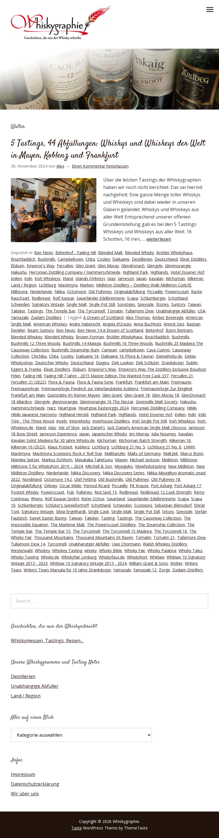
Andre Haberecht (84, 324)
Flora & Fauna (61, 382)
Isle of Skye (69, 427)
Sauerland (116, 498)
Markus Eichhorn (57, 459)
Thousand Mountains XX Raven (104, 537)
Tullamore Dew (139, 311)
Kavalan (156, 278)
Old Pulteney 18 (165, 479)
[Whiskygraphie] (61, 38)
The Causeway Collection (158, 518)
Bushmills (46, 259)
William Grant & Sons (148, 563)
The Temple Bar (60, 311)
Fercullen (65, 265)
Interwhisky (79, 421)
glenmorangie (65, 401)
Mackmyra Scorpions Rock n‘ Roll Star (67, 453)
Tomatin (115, 311)
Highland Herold (73, 414)
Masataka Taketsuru (94, 459)
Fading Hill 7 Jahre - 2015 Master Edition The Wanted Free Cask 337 (106, 375)
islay (52, 427)
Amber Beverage (167, 317)
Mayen (121, 459)
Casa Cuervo (158, 350)
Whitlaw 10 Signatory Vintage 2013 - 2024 (88, 563)
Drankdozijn (172, 362)
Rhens (36, 498)
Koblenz (82, 447)
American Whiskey (50, 324)
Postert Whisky (24, 492)
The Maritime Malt (67, 524)
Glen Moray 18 (165, 395)
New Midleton (181, 466)
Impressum (23, 774)
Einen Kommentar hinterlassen (100, 166)
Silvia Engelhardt (71, 511)
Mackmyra (68, 285)
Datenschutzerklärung (35, 784)
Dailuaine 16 (87, 356)
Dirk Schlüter (147, 362)
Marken (87, 285)
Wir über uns (25, 793)
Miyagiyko (123, 466)
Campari (109, 350)
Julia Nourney (163, 433)
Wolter (176, 563)
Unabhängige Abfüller (175, 311)
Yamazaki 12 (145, 570)
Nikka (59, 291)
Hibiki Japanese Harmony (34, 414)
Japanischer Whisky (109, 433)
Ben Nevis (43, 252)
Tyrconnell (56, 544)
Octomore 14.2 (58, 479)
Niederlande (41, 291)
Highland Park (135, 272)
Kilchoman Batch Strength (143, 440)
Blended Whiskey (26, 336)
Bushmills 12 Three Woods (35, 343)
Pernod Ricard (97, 485)
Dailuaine (120, 259)
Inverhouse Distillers (111, 421)
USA (201, 311)
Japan (141, 278)
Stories (162, 304)
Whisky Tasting (24, 557)
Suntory (178, 304)
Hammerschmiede (28, 408)
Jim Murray (139, 433)
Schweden (20, 304)
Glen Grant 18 (137, 395)
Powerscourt (177, 291)
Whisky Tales (190, 550)
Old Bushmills (110, 479)
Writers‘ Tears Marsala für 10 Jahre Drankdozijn (67, 570)
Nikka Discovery (85, 472)
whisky (90, 550)
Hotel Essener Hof (187, 272)
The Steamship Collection (161, 524)
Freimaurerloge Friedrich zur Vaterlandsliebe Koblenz (89, 388)
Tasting (108, 518)
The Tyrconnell (91, 311)
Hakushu (19, 272)
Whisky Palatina (161, 550)
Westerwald (22, 550)
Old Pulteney (100, 291)
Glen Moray (108, 265)
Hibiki (191, 408)
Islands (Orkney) (90, 278)
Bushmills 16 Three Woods (128, 343)
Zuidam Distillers (46, 317)
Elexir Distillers (193, 259)
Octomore (76, 291)
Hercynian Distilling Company (157, 408)
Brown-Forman (90, 336)
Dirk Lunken (122, 362)
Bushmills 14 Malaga (82, 343)
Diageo (102, 362)
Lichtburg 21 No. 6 (164, 447)
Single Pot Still (102, 304)
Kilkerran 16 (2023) (28, 447)
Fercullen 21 (182, 375)
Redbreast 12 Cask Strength (166, 492)
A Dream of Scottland (103, 317)
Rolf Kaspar (63, 298)
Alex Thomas (138, 317)
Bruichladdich (23, 259)
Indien (16, 278)
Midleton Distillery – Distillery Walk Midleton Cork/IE (143, 285)
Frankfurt (123, 382)
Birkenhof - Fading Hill (75, 252)
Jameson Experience (58, 433)
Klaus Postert (60, 447)
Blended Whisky (139, 252)
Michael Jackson (144, 459)
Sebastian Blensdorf (173, 505)
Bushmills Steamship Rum (75, 350)
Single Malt (76, 304)
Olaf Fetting (85, 479)
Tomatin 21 (164, 537)
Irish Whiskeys (47, 278)
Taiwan (194, 304)
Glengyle (155, 265)
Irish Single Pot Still (149, 421)
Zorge (164, 570)
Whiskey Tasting (67, 550)
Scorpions (143, 505)
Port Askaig (161, 485)
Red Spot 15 (105, 492)
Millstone (19, 291)
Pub (70, 492)
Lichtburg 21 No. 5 (128, 447)
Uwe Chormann (126, 544)
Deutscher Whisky (51, 362)
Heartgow (67, 408)
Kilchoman (175, 278)
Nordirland (32, 479)
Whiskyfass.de (112, 557)
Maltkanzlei (114, 453)
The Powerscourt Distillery (111, 524)
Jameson (126, 278)
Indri (28, 278)
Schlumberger (153, 298)
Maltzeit (170, 453)
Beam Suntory (40, 330)
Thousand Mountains (53, 537)
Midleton (170, 459)
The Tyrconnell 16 (170, 531)
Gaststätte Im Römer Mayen (73, 395)
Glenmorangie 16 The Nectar (106, 401)
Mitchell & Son (98, 466)
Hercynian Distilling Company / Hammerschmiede (74, 272)
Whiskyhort (137, 557)
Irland (68, 278)
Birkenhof (154, 330)
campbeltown (131, 350)
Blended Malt (110, 252)
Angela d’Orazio (117, 324)
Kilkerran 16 (180, 440)
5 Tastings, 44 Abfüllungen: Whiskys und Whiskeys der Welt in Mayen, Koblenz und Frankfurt (108, 149)
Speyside (145, 304)
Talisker (18, 311)
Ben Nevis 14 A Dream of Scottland (110, 330)
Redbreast (41, 298)
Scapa (132, 298)
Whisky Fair (134, 550)
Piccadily (155, 291)
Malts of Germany (144, 453)
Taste (76, 828)
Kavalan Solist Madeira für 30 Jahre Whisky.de (53, 440)
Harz (51, 408)
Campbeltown (70, 259)
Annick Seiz (174, 324)
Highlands (159, 272)
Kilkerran (195, 278)
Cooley (103, 259)
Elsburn (17, 265)
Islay (111, 278)
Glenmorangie (178, 265)
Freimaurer (181, 382)
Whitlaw (157, 557)
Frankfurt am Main (152, 382)
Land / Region (23, 285)
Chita (90, 259)
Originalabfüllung (129, 291)
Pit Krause (139, 485)
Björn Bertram (179, 330)
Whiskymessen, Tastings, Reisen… (47, 640)
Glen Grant (85, 265)
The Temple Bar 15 (52, 531)
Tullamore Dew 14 (28, 544)
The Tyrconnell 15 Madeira (127, 531)
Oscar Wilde (70, 485)
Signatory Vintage (48, 304)
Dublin (192, 362)
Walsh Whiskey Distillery (165, 544)
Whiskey (42, 550)
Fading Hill (32, 375)
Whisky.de (50, 557)
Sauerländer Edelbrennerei (100, 298)
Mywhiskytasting (150, 466)
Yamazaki (20, 317)
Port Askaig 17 (187, 485)
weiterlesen (158, 239)
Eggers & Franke (26, 369)
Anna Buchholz (147, 324)
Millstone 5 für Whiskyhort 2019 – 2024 (47, 466)
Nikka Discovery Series (124, 472)
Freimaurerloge (25, 388)
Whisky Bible (110, 550)
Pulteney (84, 492)
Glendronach (133, 265)
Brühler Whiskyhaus (174, 252)
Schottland (178, 298)
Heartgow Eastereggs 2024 (103, 408)
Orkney (50, 485)
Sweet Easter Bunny (47, 518)
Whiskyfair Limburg (78, 557)
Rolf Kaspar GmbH (62, 498)
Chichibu (39, 356)
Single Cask (98, 511)
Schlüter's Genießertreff (67, 505)
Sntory (168, 511)
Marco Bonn (191, 453)
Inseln (61, 421)
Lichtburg (47, 285)
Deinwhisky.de (169, 356)
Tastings (35, 311)
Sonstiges (126, 304)
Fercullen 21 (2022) (28, 382)
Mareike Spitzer (25, 459)
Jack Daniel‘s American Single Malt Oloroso (146, 427)
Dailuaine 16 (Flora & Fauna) (127, 356)
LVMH (189, 447)
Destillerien (142, 259)
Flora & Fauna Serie (95, 382)
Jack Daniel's (93, 427)
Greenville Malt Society (157, 401)
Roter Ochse (92, 498)
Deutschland (166, 259)
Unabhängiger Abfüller (89, 544)
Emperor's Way (40, 265)
